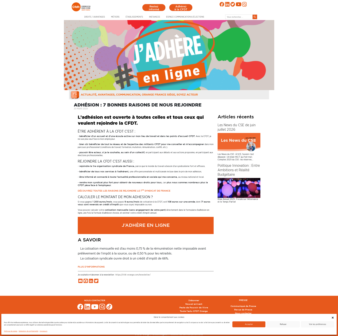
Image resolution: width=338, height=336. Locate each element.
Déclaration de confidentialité (28, 331)
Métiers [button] (115, 17)
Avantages (106, 95)
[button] (332, 317)
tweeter (232, 4)
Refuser (283, 324)
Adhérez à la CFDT (180, 8)
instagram (244, 4)
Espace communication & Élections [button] (185, 17)
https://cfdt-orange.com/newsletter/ (133, 275)
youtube (238, 4)
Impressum (43, 331)
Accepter (249, 324)
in (227, 4)
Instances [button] (154, 17)
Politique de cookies (10, 331)
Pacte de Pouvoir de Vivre (193, 308)
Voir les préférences (317, 324)
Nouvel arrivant (193, 304)
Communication (128, 95)
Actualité (88, 95)
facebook (222, 4)
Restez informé (154, 8)
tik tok (109, 306)
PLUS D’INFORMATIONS (91, 267)
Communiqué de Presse (243, 306)
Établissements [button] (134, 17)
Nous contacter (243, 313)
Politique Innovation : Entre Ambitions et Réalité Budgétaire (239, 170)
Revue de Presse (243, 310)
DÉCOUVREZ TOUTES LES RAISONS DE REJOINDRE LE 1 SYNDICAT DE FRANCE (124, 191)
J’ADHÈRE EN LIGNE (146, 225)
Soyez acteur (187, 95)
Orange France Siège (158, 95)
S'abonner (193, 301)
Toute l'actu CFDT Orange (194, 311)
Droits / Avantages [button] (94, 17)
